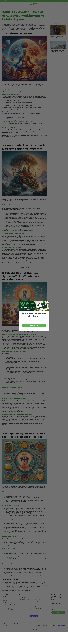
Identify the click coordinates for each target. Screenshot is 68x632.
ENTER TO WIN (34, 325)
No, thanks (34, 329)
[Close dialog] (47, 302)
